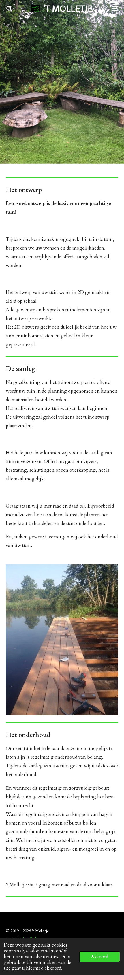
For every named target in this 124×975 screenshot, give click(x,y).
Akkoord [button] (99, 957)
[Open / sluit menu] (114, 8)
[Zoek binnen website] (9, 8)
